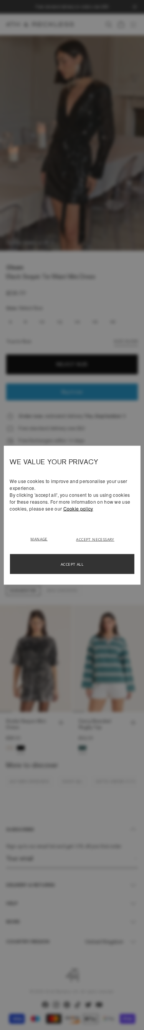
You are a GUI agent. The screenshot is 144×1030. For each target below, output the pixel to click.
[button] (41, 538)
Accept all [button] (72, 563)
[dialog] (71, 515)
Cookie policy (78, 508)
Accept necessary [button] (95, 539)
